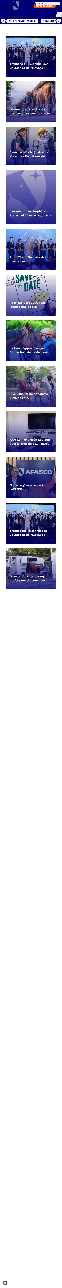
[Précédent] (3, 21)
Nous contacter (44, 5)
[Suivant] (58, 21)
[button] (5, 1283)
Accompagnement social (22, 20)
